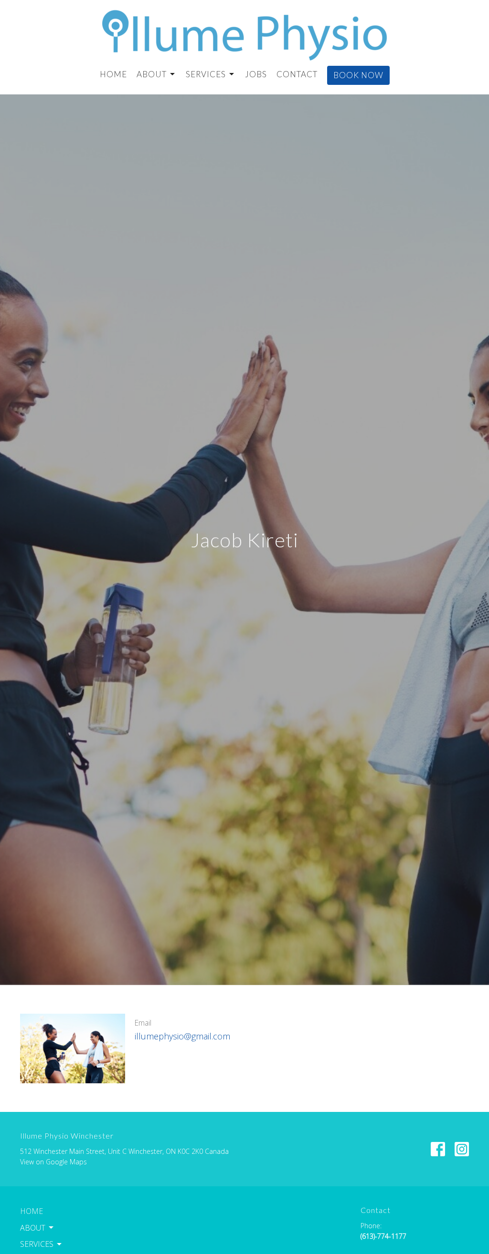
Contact (297, 74)
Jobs (256, 74)
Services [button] (36, 1244)
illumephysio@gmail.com (182, 1036)
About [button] (32, 1228)
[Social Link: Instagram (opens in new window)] (462, 1149)
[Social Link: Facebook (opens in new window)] (438, 1149)
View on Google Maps (53, 1161)
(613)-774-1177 (383, 1236)
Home (113, 74)
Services (206, 74)
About (152, 74)
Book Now (358, 75)
